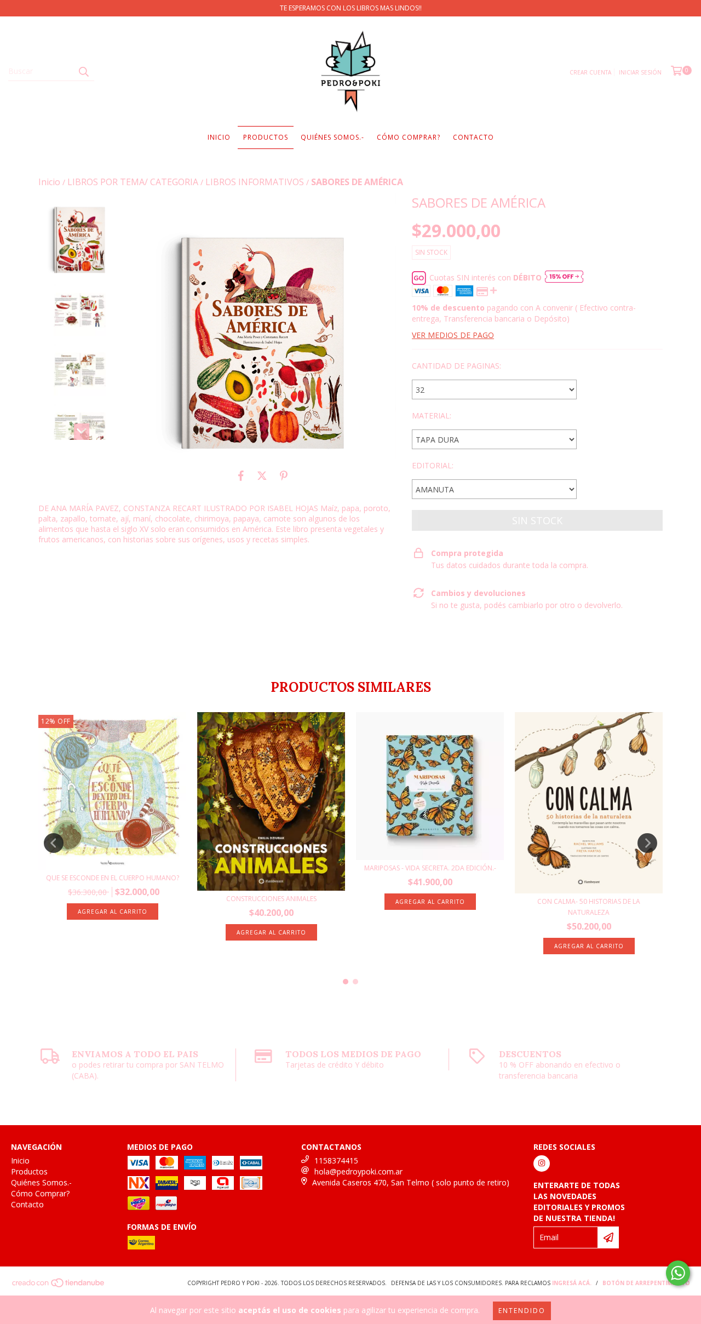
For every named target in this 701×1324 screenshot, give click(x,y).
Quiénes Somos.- (332, 137)
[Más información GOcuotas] (564, 278)
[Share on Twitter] (262, 475)
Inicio (219, 137)
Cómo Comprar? (408, 137)
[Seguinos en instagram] (541, 1163)
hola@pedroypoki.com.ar (358, 1171)
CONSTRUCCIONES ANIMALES (271, 898)
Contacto (473, 137)
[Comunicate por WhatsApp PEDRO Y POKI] (678, 1273)
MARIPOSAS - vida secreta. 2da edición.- (430, 868)
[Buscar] (83, 71)
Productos (265, 137)
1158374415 (336, 1160)
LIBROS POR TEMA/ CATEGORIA (132, 181)
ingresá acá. (571, 1283)
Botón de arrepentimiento (646, 1283)
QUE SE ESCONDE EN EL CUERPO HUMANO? (112, 877)
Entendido (521, 1310)
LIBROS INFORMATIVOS (254, 181)
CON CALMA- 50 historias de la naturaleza (588, 907)
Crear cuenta (590, 72)
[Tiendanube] (59, 1285)
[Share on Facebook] (241, 475)
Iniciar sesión (640, 72)
